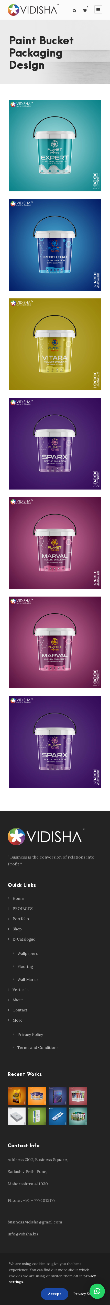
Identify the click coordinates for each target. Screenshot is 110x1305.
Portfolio (21, 918)
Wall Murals (27, 979)
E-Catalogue (24, 939)
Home (18, 898)
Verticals (20, 989)
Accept (54, 1293)
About (18, 999)
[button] (97, 1291)
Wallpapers (27, 953)
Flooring (25, 966)
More (18, 1020)
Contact (20, 1010)
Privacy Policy (30, 1034)
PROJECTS (22, 908)
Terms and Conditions (37, 1047)
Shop (17, 929)
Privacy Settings (87, 1293)
